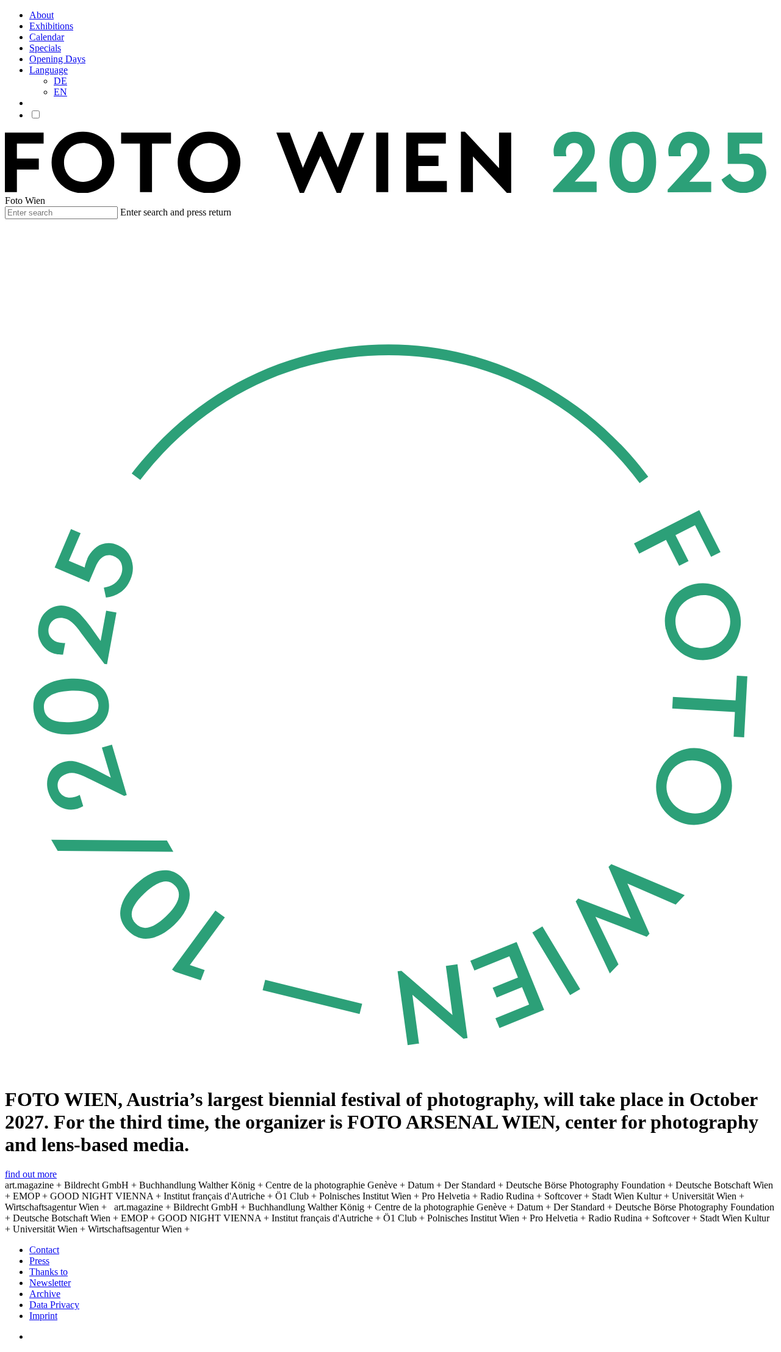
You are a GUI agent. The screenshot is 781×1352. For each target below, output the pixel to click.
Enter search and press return (175, 212)
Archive (44, 1294)
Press (39, 1261)
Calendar (46, 37)
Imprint (43, 1315)
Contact (44, 1250)
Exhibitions (51, 26)
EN (60, 92)
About (41, 15)
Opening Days (57, 59)
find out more (31, 1174)
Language (48, 70)
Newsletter (50, 1283)
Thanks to (48, 1272)
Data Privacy (54, 1305)
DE (60, 81)
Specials (45, 48)
